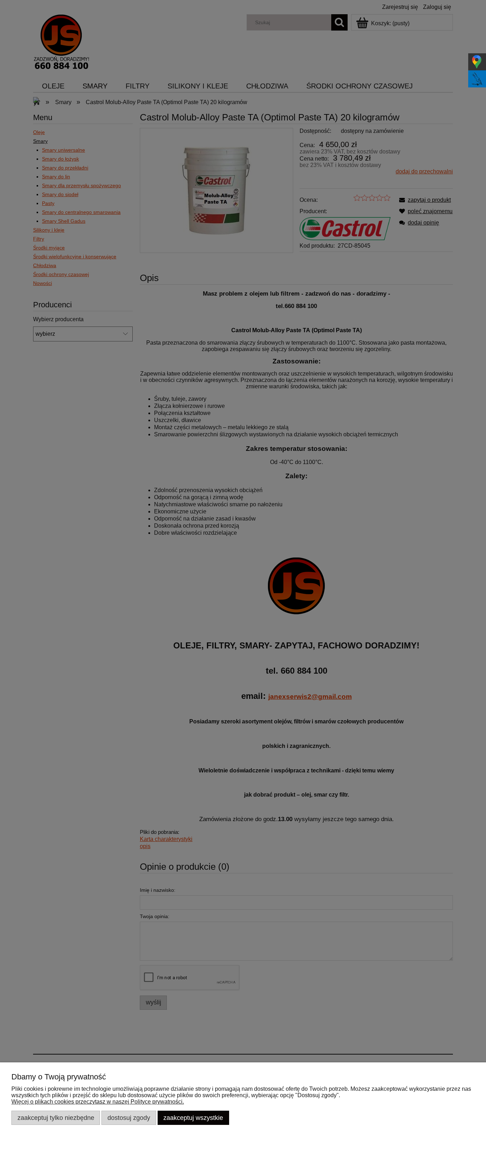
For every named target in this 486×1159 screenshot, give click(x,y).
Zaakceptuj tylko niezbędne (55, 1117)
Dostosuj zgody (128, 1117)
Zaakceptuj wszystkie (193, 1117)
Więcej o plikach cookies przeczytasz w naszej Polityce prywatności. (97, 1102)
